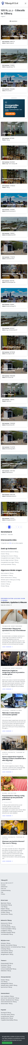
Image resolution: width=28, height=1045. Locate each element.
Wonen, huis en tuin (9, 793)
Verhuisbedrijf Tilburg (7, 934)
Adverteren (4, 887)
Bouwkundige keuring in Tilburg (9, 560)
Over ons (3, 888)
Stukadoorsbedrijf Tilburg (8, 932)
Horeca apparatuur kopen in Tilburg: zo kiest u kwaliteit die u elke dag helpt (14, 758)
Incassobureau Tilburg (7, 1016)
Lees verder (6, 646)
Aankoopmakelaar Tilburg (8, 564)
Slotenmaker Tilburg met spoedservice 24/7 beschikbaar (14, 629)
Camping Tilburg (5, 949)
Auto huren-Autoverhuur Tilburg (10, 998)
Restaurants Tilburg (6, 923)
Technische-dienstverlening (12, 626)
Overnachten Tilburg (7, 951)
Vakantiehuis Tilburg (6, 952)
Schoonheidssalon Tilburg (8, 927)
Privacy (3, 894)
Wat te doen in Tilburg (7, 573)
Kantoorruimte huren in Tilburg (9, 552)
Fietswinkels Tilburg (6, 905)
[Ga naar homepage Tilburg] (9, 3)
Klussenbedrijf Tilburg (7, 963)
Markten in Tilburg (6, 582)
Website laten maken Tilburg (9, 985)
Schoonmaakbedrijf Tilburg (8, 969)
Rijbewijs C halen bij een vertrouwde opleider (11, 714)
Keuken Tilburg (5, 980)
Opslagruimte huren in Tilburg (9, 556)
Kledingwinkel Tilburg (7, 983)
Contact (3, 885)
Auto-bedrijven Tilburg (7, 996)
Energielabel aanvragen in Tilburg (10, 558)
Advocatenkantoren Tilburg (9, 1002)
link (10, 543)
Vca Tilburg (4, 981)
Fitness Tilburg (5, 586)
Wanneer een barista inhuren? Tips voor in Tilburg (13, 842)
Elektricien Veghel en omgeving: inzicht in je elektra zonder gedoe (13, 672)
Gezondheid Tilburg (6, 910)
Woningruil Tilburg (6, 1012)
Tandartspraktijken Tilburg (8, 929)
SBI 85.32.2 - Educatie (7, 534)
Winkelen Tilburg (5, 943)
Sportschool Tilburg (6, 987)
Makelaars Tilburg (6, 971)
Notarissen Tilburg (6, 965)
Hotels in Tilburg (5, 584)
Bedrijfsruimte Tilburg (7, 1018)
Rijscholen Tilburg (6, 903)
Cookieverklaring (5, 890)
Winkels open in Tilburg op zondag (10, 580)
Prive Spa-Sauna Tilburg (7, 1014)
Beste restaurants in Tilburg (8, 577)
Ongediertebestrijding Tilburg (9, 1020)
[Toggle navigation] (25, 3)
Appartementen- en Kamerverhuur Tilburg (13, 947)
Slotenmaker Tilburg (6, 1003)
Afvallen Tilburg (5, 912)
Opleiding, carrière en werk (12, 710)
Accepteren (7, 1042)
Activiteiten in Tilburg (7, 575)
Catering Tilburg (5, 925)
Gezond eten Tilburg (6, 914)
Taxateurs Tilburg (6, 967)
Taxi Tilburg (4, 907)
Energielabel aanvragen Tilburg (10, 562)
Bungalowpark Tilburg (7, 954)
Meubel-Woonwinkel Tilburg (9, 945)
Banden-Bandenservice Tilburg (9, 1000)
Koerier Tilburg (5, 554)
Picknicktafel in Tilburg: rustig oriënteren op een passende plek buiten (13, 797)
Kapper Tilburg (5, 908)
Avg (2, 892)
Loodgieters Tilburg (6, 930)
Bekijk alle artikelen (5, 605)
